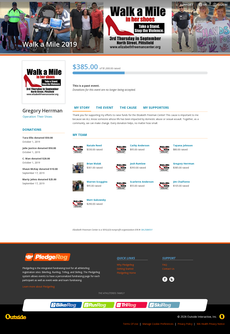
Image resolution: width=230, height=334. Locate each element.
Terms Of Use (130, 323)
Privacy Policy (185, 323)
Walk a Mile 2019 (49, 44)
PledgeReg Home (126, 272)
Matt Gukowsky (96, 199)
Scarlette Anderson (142, 181)
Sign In (222, 4)
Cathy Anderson (139, 145)
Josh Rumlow (137, 163)
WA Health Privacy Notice (211, 323)
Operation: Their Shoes (37, 116)
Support (186, 4)
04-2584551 (147, 229)
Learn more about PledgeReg (38, 286)
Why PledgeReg (125, 264)
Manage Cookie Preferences (157, 323)
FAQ (164, 264)
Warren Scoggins (97, 181)
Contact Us (168, 268)
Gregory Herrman (183, 163)
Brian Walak (94, 163)
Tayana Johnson (183, 145)
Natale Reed (94, 145)
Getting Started (125, 268)
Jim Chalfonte (181, 181)
